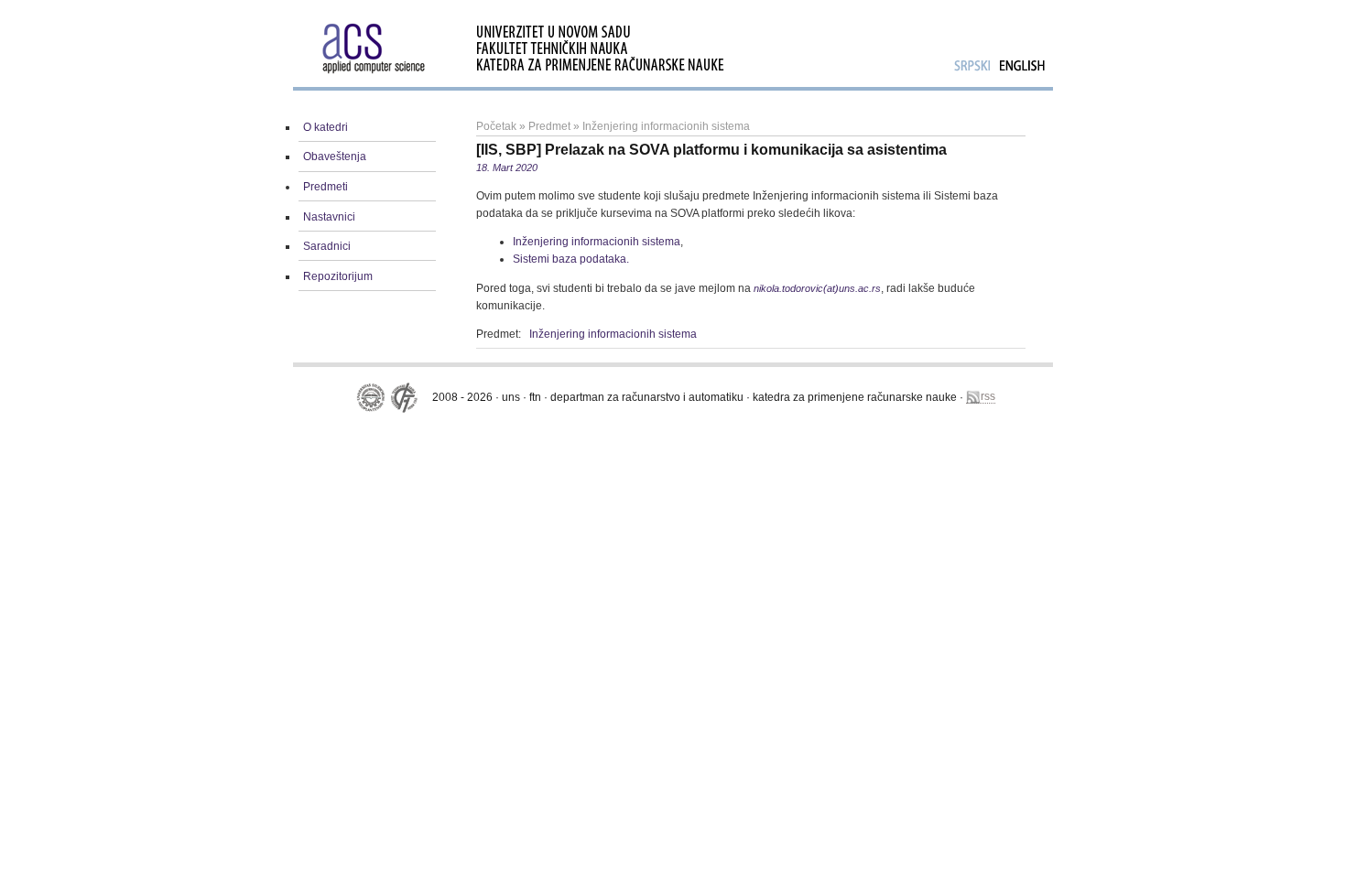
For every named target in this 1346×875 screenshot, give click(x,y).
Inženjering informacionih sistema (666, 126)
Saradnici (327, 246)
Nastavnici (329, 217)
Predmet (549, 126)
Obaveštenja (334, 156)
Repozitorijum (338, 276)
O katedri (325, 127)
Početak (496, 126)
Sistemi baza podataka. (571, 259)
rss (988, 396)
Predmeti (325, 186)
